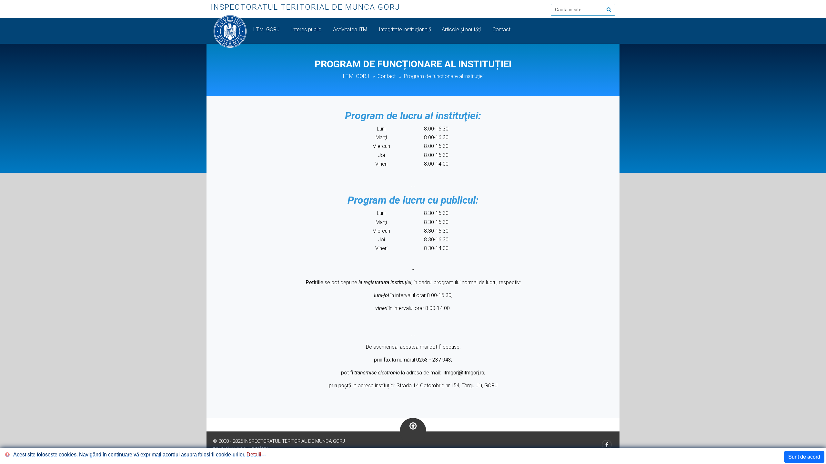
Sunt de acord (804, 456)
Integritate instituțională (405, 29)
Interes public (307, 29)
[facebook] (607, 445)
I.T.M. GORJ (267, 29)
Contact (502, 29)
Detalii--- (256, 454)
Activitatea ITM (350, 29)
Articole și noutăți (462, 29)
